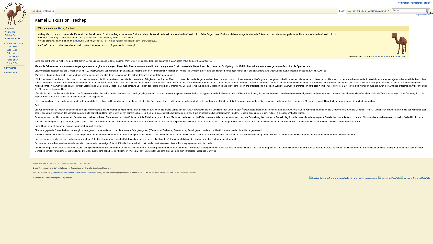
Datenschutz (38, 178)
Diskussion (48, 11)
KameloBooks (13, 56)
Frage (56, 37)
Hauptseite (10, 28)
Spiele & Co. (12, 63)
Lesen (342, 11)
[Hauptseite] (14, 13)
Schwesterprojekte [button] (14, 43)
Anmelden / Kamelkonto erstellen (415, 3)
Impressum (67, 178)
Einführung (78, 40)
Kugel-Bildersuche (423, 15)
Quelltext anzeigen (356, 11)
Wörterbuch (376, 56)
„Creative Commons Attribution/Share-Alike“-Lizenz (72, 172)
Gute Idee (11, 53)
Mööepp (130, 45)
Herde (61, 28)
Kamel (387, 56)
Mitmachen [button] (11, 68)
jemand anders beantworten (97, 37)
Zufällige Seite (11, 35)
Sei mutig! (110, 40)
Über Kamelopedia (53, 178)
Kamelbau (36, 11)
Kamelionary (12, 60)
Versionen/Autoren (377, 11)
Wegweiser (10, 32)
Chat (403, 56)
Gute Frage (12, 50)
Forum (395, 56)
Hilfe (366, 56)
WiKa (185, 61)
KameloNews (13, 46)
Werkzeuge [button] (11, 73)
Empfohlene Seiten (13, 38)
